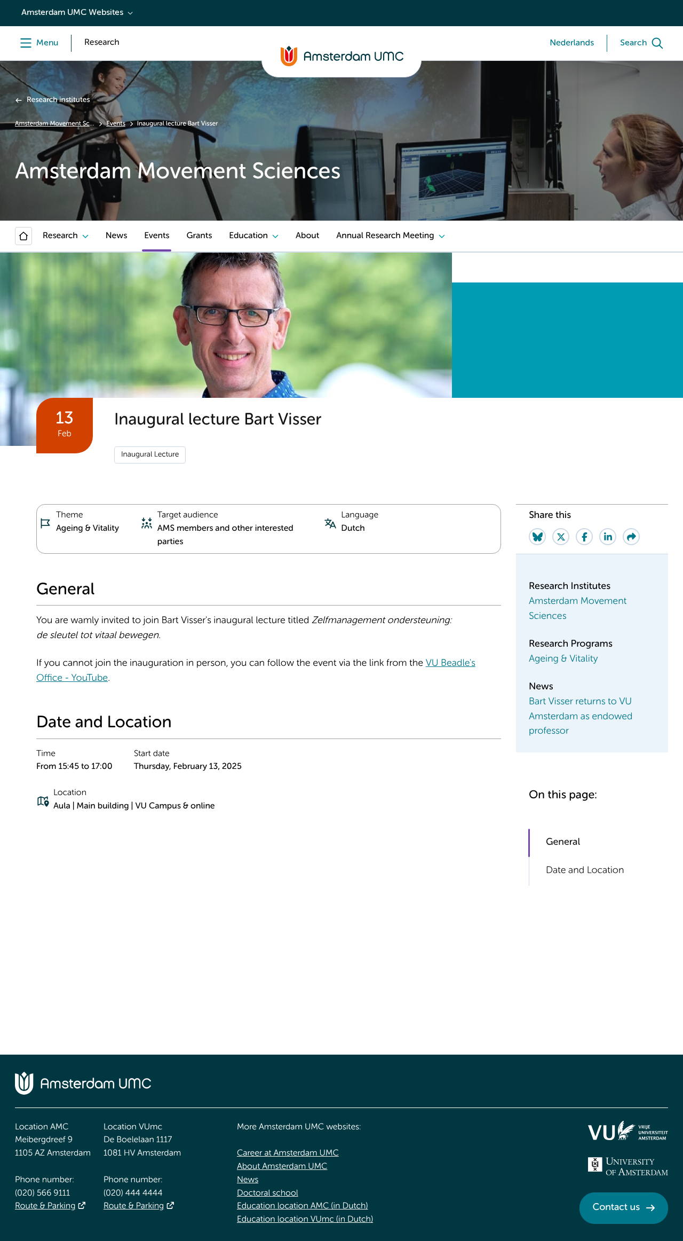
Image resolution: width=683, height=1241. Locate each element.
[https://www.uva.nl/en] (628, 1166)
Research (60, 236)
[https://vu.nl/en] (628, 1130)
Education (248, 236)
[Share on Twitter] (560, 536)
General (563, 842)
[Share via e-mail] (631, 536)
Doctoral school (267, 1193)
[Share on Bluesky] (537, 536)
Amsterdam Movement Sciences (54, 124)
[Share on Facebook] (584, 536)
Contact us (616, 1208)
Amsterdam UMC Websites (72, 13)
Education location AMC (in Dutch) (302, 1206)
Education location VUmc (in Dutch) (305, 1219)
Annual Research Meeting (385, 236)
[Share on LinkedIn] (607, 536)
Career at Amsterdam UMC (288, 1153)
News (116, 236)
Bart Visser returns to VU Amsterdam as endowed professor (580, 717)
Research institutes (58, 100)
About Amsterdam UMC (282, 1167)
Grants (199, 236)
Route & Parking (45, 1206)
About (307, 236)
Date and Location (585, 871)
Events (115, 124)
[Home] (23, 236)
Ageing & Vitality (563, 659)
